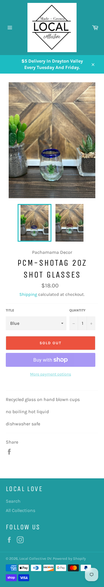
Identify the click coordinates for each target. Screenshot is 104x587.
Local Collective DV (35, 558)
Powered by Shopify (69, 558)
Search (13, 501)
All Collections (20, 510)
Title (10, 310)
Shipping (28, 294)
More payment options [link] (50, 374)
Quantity (77, 310)
